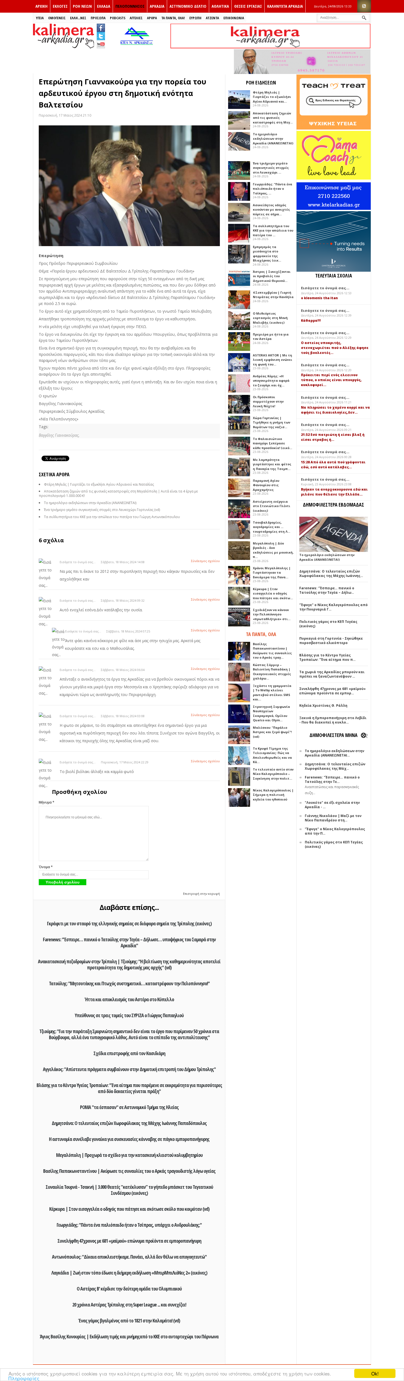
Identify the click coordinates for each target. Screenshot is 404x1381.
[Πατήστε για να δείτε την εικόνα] (129, 185)
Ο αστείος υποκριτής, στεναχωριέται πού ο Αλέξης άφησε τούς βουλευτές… (335, 347)
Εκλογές (60, 6)
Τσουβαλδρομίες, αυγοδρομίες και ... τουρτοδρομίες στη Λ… (271, 526)
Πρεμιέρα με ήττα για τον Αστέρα (271, 336)
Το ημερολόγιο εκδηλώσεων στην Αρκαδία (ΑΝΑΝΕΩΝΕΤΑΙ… (334, 753)
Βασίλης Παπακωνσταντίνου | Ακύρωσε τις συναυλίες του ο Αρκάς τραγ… (272, 651)
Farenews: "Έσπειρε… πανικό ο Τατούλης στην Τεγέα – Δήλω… (326, 590)
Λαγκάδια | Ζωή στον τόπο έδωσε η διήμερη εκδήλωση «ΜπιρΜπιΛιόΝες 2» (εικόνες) (129, 1273)
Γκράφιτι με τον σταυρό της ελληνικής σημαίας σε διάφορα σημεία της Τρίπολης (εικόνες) (129, 923)
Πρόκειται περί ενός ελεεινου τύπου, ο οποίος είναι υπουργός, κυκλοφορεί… (331, 380)
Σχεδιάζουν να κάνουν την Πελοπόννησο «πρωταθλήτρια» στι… (271, 614)
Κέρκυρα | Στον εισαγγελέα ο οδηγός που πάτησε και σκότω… (273, 593)
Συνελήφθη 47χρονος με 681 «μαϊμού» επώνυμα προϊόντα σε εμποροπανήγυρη (129, 1241)
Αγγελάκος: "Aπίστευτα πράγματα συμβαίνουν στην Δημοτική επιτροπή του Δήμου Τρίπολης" (129, 1069)
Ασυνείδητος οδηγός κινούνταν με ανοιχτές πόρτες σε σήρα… (271, 209)
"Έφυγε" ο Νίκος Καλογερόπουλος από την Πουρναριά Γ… (333, 607)
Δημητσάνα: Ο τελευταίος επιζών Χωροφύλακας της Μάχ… (335, 766)
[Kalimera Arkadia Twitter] (101, 35)
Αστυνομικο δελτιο (188, 6)
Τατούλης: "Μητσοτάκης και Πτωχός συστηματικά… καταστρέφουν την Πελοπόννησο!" (129, 983)
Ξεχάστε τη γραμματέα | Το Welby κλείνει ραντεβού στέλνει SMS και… (272, 692)
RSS (364, 6)
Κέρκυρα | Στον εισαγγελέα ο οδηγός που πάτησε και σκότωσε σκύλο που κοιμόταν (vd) (129, 1209)
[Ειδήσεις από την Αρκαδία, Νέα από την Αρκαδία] (63, 46)
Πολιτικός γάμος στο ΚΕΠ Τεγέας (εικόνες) (328, 623)
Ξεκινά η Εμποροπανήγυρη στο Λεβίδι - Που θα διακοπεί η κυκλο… (332, 720)
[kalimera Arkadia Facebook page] (101, 26)
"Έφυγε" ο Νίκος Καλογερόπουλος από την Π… (335, 831)
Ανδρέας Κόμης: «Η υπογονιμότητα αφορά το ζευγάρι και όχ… (271, 380)
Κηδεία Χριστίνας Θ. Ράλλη (323, 705)
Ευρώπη (195, 17)
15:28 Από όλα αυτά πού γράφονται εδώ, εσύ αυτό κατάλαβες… (333, 464)
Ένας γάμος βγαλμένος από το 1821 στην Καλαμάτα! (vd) (129, 1320)
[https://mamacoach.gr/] (334, 178)
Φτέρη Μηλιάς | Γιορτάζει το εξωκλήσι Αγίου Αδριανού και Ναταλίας (99, 484)
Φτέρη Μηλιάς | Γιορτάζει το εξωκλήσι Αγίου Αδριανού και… (272, 96)
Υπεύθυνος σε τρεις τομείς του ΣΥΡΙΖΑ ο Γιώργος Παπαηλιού (129, 1015)
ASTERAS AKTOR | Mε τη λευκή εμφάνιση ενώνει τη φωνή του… (272, 359)
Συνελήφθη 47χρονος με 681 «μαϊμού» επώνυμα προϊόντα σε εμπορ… (332, 690)
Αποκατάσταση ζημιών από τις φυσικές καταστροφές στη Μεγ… (273, 117)
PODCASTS (117, 17)
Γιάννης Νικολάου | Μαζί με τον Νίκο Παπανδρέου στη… (333, 817)
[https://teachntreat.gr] (334, 128)
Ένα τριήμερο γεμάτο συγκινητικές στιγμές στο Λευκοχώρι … (271, 167)
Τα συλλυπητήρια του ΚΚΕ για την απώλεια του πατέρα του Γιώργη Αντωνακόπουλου (112, 517)
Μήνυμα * (46, 802)
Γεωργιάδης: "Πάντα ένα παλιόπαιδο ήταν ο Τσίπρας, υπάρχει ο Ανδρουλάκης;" (129, 1225)
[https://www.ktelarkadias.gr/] (138, 46)
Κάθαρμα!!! (311, 320)
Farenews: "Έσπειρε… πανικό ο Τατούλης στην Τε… (332, 779)
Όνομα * (46, 867)
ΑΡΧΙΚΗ (41, 6)
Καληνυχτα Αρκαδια (285, 6)
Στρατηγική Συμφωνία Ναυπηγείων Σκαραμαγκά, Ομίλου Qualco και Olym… (271, 713)
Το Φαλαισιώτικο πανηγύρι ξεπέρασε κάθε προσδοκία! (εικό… (272, 443)
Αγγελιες (136, 17)
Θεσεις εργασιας (248, 6)
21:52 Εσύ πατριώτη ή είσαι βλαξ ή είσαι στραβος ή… (332, 437)
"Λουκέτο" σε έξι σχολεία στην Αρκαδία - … (332, 804)
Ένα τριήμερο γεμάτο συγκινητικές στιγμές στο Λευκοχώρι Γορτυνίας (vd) (102, 509)
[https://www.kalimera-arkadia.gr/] (270, 46)
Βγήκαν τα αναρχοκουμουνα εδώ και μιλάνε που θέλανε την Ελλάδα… (334, 492)
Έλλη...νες (78, 17)
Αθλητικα (220, 6)
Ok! (375, 1373)
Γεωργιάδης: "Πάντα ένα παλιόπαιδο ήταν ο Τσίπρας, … (272, 188)
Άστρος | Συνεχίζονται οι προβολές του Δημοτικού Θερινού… (271, 276)
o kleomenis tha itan (319, 298)
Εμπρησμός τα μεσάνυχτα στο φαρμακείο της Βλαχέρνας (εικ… (267, 254)
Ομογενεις (57, 17)
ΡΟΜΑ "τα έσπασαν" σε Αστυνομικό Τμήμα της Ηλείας (129, 1107)
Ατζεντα (212, 17)
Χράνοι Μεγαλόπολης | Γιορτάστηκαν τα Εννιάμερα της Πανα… (271, 572)
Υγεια (40, 17)
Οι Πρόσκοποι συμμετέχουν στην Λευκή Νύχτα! (268, 401)
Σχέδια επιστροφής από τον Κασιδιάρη (129, 1053)
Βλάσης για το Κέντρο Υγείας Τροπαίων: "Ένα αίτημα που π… (327, 657)
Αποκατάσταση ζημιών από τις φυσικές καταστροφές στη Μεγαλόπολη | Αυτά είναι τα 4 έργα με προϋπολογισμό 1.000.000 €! (118, 493)
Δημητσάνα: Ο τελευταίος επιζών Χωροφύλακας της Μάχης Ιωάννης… (331, 573)
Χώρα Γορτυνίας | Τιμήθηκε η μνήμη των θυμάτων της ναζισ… (271, 422)
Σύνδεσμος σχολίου (205, 561)
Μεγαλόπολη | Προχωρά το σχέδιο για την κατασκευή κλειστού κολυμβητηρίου (129, 1155)
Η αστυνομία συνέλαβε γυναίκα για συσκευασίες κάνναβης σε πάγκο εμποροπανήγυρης (129, 1139)
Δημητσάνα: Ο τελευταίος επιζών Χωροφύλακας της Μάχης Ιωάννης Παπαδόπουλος (129, 1123)
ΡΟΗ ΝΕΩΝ (82, 6)
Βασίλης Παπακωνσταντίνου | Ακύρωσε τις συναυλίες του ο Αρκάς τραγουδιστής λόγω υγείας (129, 1171)
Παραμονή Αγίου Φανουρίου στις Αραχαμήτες (266, 485)
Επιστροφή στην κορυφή (201, 894)
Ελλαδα (103, 6)
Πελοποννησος (130, 6)
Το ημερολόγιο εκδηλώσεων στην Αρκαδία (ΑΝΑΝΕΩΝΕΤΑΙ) (90, 502)
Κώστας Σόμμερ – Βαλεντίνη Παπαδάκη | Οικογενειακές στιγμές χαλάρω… (272, 672)
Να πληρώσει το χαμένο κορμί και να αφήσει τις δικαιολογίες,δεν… (335, 410)
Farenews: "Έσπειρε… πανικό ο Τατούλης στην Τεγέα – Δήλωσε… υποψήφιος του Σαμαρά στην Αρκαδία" (129, 942)
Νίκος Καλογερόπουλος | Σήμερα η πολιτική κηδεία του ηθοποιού (273, 794)
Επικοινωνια (233, 17)
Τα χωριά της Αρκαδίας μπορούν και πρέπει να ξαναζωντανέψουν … (331, 674)
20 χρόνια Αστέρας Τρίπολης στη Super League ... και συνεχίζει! (129, 1305)
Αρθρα (152, 17)
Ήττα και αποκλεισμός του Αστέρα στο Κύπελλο (129, 999)
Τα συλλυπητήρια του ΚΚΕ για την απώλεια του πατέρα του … (273, 230)
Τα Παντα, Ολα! (173, 17)
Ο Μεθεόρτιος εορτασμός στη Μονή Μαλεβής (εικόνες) (270, 317)
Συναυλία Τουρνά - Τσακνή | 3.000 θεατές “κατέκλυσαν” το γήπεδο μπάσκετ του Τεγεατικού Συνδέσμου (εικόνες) (129, 1190)
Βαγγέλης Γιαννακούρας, (59, 435)
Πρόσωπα (98, 17)
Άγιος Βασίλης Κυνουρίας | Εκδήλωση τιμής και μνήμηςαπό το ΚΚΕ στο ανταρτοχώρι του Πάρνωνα (129, 1336)
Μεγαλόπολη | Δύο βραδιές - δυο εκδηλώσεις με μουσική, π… (273, 550)
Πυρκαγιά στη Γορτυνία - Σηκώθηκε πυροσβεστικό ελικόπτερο (331, 640)
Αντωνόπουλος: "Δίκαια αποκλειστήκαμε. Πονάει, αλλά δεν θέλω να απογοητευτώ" (129, 1257)
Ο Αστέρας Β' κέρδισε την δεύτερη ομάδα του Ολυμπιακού (129, 1289)
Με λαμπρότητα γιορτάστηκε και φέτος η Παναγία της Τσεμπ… (272, 464)
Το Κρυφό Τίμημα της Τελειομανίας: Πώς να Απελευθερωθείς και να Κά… (272, 755)
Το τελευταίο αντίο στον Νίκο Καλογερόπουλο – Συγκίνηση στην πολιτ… (273, 773)
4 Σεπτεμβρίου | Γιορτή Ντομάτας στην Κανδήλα (273, 294)
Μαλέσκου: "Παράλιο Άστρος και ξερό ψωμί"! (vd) (272, 732)
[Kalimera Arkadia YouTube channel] (101, 45)
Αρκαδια (157, 6)
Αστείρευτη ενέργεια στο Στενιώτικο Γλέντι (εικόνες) (271, 506)
